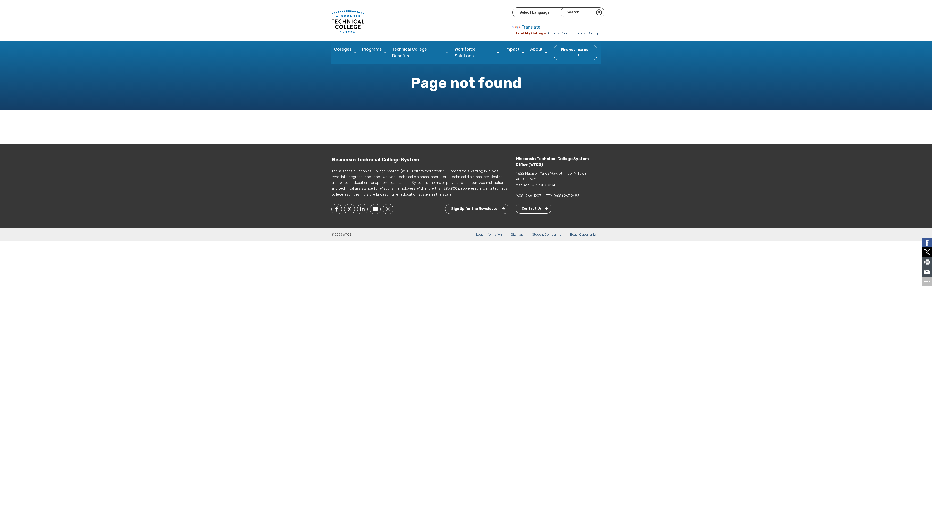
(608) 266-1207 (528, 196)
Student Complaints (546, 234)
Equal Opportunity (583, 234)
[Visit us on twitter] (349, 209)
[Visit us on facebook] (336, 209)
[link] (927, 242)
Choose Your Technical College (574, 33)
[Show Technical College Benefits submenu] (448, 52)
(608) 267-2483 (567, 196)
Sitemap (517, 234)
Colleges (342, 49)
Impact (512, 49)
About (536, 49)
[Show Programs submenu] (386, 52)
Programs (372, 49)
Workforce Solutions (465, 52)
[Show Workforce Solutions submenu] (499, 52)
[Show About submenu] (547, 52)
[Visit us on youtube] (375, 209)
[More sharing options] (927, 281)
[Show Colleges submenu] (355, 52)
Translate (530, 27)
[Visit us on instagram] (388, 209)
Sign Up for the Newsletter (475, 209)
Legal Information (489, 234)
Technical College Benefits (409, 52)
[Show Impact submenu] (524, 52)
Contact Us (532, 208)
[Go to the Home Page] (347, 21)
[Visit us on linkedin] (362, 209)
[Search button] (599, 12)
